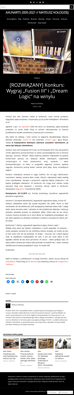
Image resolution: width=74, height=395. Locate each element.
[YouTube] (40, 2)
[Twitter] (34, 2)
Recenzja (27, 351)
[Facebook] (31, 2)
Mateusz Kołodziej (37, 103)
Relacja (9, 351)
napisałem (25, 126)
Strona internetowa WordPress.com (36, 391)
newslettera (10, 261)
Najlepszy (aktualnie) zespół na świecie (62, 356)
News (4, 351)
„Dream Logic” (51, 140)
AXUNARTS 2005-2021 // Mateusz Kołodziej (37, 12)
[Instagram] (37, 2)
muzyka (13, 293)
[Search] (72, 7)
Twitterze (9, 264)
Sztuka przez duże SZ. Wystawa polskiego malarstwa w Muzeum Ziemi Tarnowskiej (45, 359)
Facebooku (32, 261)
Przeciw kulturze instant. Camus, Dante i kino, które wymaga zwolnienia (27, 358)
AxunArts (38, 381)
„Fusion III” (26, 140)
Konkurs (37, 78)
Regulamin (20, 189)
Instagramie (62, 261)
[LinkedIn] (43, 2)
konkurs (8, 293)
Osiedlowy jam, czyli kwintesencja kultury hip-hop (10, 356)
